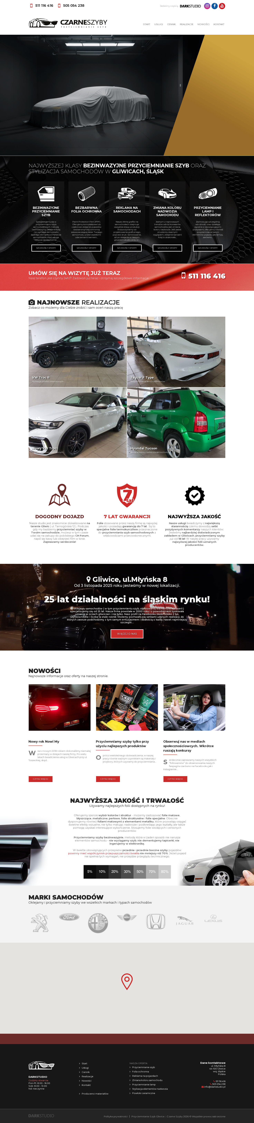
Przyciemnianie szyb (143, 1067)
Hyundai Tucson (144, 448)
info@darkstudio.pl (214, 1086)
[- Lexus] (185, 918)
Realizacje (186, 24)
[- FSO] (213, 917)
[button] (127, 981)
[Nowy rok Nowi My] (60, 708)
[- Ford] (40, 916)
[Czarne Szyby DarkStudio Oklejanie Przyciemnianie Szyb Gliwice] (68, 23)
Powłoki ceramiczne (143, 1093)
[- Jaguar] (156, 920)
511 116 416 (206, 276)
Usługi (158, 24)
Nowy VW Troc (44, 448)
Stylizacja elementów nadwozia (150, 1088)
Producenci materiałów (95, 1093)
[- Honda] (127, 921)
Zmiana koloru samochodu (147, 1080)
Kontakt (219, 24)
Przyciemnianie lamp (144, 1084)
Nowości (203, 24)
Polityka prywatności (116, 1116)
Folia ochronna (140, 1071)
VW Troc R (41, 378)
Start (146, 24)
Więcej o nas (127, 633)
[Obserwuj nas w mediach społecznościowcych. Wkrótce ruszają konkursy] (194, 708)
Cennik (171, 24)
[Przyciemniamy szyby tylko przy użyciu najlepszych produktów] (127, 708)
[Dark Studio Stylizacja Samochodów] (41, 1115)
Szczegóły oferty (46, 248)
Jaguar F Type (142, 378)
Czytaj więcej (40, 779)
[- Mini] (98, 917)
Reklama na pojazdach (145, 1075)
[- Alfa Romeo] (69, 923)
